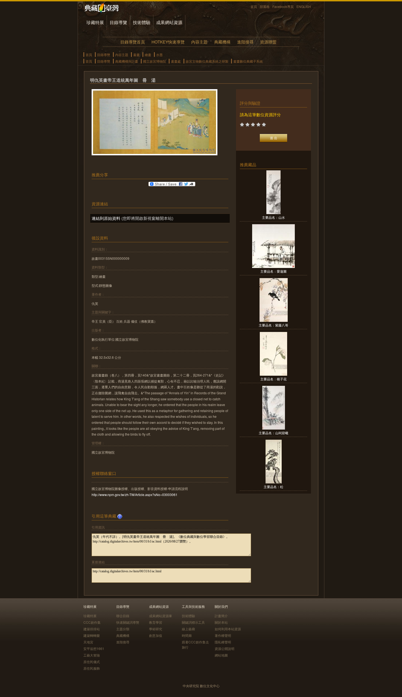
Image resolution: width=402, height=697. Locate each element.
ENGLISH (303, 6)
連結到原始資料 (106, 218)
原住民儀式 (91, 661)
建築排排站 (91, 628)
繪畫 (148, 54)
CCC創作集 (92, 622)
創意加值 (155, 635)
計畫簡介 (221, 615)
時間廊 (187, 635)
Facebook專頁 (283, 6)
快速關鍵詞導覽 (127, 622)
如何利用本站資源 (228, 628)
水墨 (159, 54)
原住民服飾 (91, 668)
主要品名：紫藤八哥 (273, 325)
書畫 (136, 54)
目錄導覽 (118, 22)
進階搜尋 (245, 42)
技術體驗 (141, 22)
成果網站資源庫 (160, 615)
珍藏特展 (95, 22)
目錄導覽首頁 (132, 42)
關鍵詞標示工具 (193, 622)
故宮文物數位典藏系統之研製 (207, 61)
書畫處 (176, 61)
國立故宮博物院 (154, 61)
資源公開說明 (224, 648)
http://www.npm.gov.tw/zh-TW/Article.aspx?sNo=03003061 (134, 494)
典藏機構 (222, 42)
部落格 (265, 6)
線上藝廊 (188, 628)
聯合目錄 (122, 615)
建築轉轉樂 (91, 635)
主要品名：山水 (273, 217)
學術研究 (155, 628)
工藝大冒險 (91, 655)
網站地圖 (221, 655)
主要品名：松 (273, 486)
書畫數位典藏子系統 (248, 61)
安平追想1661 (93, 648)
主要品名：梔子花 (273, 379)
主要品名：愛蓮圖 (273, 271)
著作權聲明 (223, 635)
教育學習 (155, 622)
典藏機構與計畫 (126, 61)
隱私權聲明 (223, 642)
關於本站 (221, 622)
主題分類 (122, 628)
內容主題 (199, 42)
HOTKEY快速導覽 (168, 42)
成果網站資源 (169, 22)
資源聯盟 (268, 42)
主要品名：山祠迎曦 (273, 432)
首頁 (253, 6)
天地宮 (88, 642)
